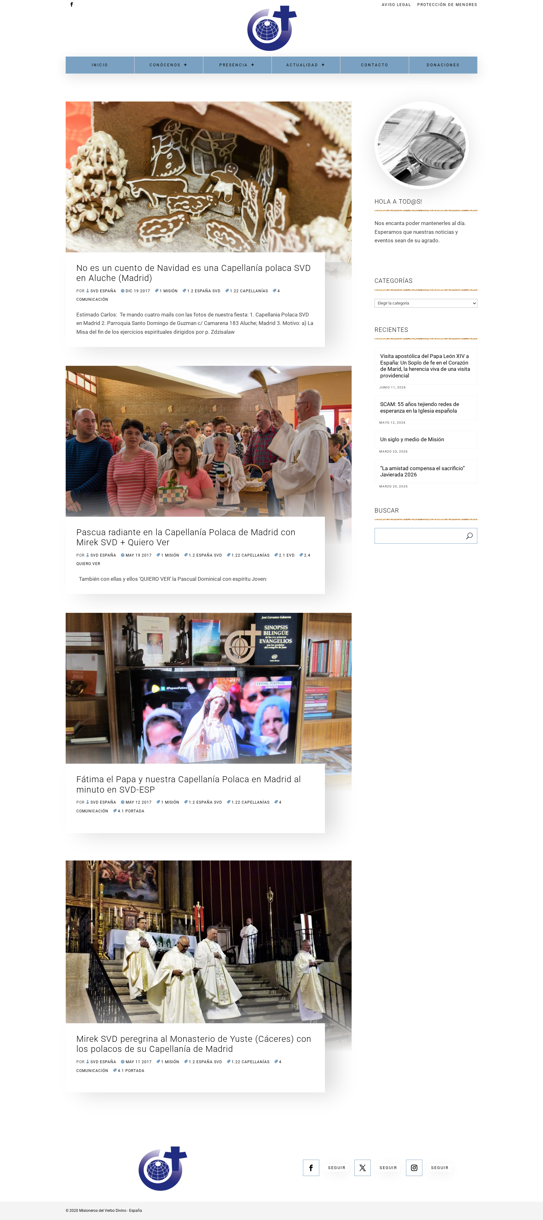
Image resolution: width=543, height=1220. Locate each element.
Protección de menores (447, 5)
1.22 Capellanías (249, 291)
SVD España (103, 291)
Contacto (374, 65)
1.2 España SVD (204, 291)
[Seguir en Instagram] (414, 1168)
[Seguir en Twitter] (362, 1168)
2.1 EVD (287, 555)
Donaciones (443, 65)
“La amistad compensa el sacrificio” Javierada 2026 (422, 471)
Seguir (337, 1167)
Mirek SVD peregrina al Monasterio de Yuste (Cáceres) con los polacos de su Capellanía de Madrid (193, 1044)
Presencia (233, 65)
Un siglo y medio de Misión (412, 439)
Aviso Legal (396, 5)
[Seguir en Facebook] (311, 1168)
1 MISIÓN (169, 291)
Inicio (100, 65)
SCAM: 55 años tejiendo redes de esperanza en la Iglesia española (419, 407)
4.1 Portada (131, 811)
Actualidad (302, 65)
